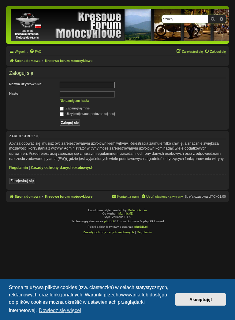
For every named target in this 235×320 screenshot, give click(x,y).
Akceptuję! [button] (200, 299)
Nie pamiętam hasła (74, 100)
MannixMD (125, 213)
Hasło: (14, 93)
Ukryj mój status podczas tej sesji (90, 114)
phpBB (109, 221)
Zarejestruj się (22, 181)
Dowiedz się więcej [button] (60, 310)
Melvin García (137, 210)
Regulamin (18, 168)
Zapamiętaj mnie (77, 108)
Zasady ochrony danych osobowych (62, 168)
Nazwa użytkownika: (26, 84)
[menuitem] (35, 51)
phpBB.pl (140, 226)
